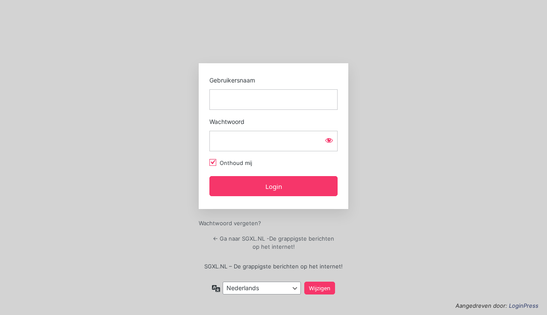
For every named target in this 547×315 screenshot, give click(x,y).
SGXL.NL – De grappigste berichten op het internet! (273, 266)
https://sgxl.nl (273, 35)
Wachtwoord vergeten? (230, 223)
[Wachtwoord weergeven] (329, 140)
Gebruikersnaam (232, 80)
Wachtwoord (226, 121)
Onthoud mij (236, 162)
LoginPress (523, 305)
